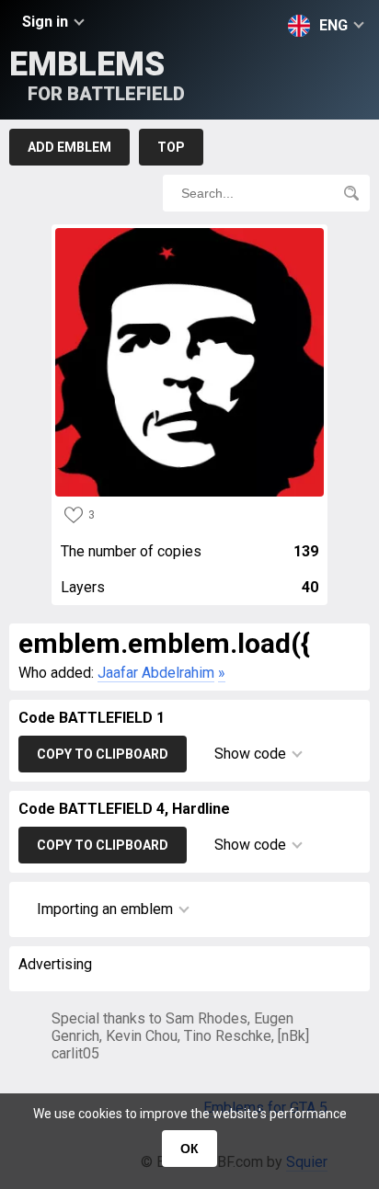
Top (171, 147)
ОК (189, 1148)
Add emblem (69, 147)
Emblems (97, 75)
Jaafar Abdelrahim (156, 672)
